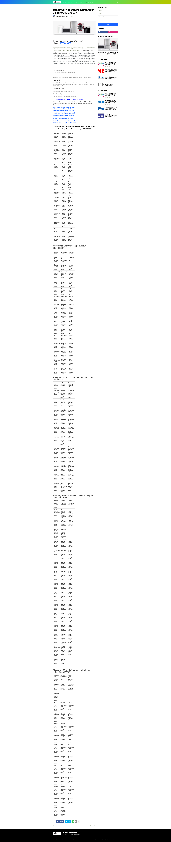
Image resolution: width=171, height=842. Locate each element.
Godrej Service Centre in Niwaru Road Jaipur (64, 107)
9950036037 (65, 43)
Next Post (92, 825)
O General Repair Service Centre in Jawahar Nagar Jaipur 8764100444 (111, 70)
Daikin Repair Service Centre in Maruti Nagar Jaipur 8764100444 (110, 101)
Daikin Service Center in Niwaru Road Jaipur (63, 115)
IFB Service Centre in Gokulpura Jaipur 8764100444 (110, 84)
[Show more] (79, 821)
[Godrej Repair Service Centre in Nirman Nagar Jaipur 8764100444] (101, 64)
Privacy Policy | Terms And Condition (103, 839)
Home (64, 2)
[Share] (94, 16)
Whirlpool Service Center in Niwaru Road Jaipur (64, 112)
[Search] (117, 2)
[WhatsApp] (73, 821)
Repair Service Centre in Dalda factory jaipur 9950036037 (108, 53)
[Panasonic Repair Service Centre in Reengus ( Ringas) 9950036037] (101, 109)
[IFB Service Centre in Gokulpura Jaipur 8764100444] (101, 84)
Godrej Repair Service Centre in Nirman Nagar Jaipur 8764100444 (110, 63)
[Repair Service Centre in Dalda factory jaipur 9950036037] (108, 44)
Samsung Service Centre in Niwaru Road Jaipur (64, 120)
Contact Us (70, 2)
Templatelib (78, 839)
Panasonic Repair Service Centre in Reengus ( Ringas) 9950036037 (111, 108)
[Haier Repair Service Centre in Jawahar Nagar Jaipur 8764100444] (101, 78)
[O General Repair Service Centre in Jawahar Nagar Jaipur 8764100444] (101, 71)
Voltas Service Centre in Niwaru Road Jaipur (63, 110)
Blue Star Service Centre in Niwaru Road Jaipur (64, 122)
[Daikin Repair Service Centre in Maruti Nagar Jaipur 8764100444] (101, 102)
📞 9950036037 (90, 2)
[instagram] (113, 32)
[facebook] (103, 32)
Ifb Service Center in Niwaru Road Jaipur (63, 118)
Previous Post (57, 825)
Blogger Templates (62, 839)
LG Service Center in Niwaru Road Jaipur (63, 117)
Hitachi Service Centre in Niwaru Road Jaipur (64, 113)
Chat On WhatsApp (79, 2)
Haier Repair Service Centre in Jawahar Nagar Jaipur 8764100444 (111, 77)
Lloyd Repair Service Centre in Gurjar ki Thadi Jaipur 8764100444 (111, 115)
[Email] (76, 821)
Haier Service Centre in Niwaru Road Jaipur (63, 108)
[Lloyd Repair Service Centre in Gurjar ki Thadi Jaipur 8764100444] (101, 116)
